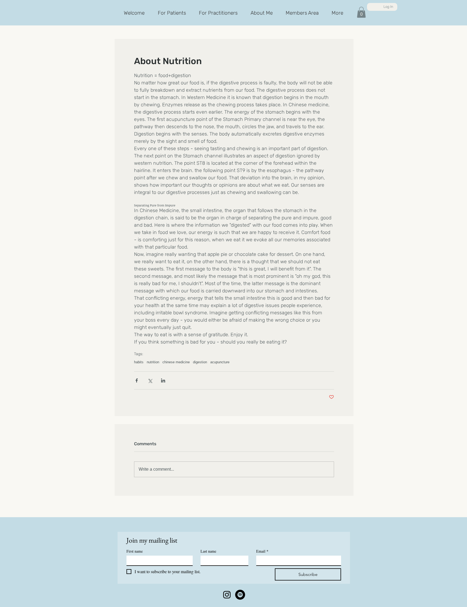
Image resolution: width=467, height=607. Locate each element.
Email (262, 551)
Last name (208, 551)
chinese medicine (176, 362)
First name (134, 551)
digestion (200, 362)
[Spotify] (240, 595)
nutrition (153, 362)
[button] (361, 12)
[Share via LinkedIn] (163, 380)
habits (139, 362)
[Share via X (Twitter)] (149, 380)
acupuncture (219, 362)
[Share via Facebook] (136, 380)
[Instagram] (227, 595)
